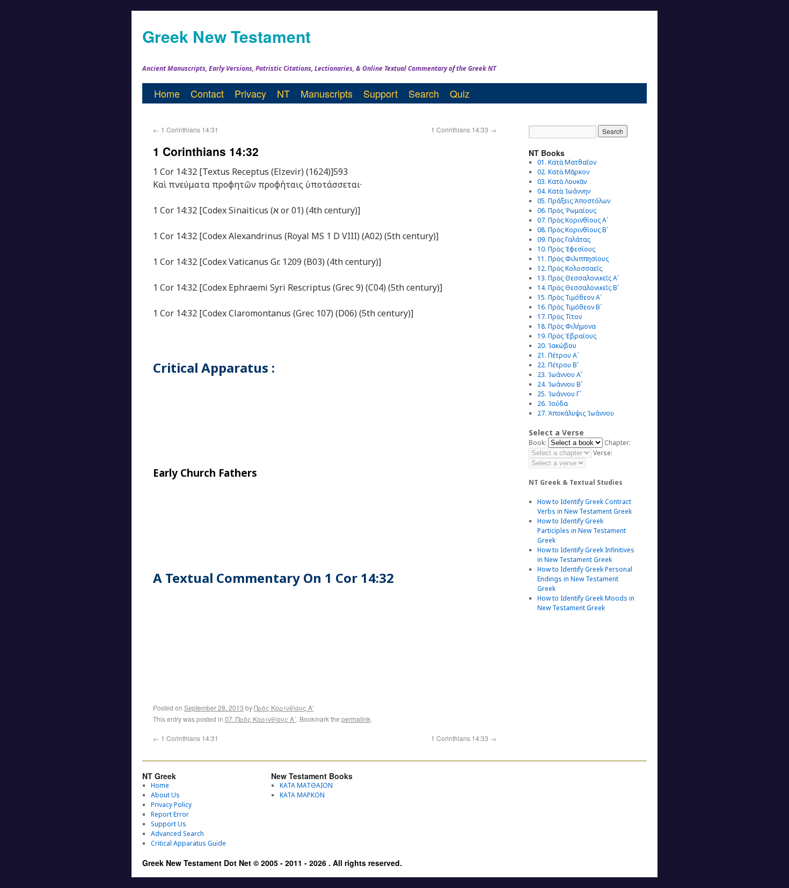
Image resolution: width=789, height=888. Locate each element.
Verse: (602, 452)
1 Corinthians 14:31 (185, 129)
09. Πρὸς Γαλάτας (563, 239)
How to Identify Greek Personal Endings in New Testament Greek (584, 579)
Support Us (168, 823)
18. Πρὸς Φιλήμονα (566, 326)
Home (167, 93)
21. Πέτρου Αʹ (558, 355)
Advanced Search (177, 833)
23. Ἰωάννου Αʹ (559, 374)
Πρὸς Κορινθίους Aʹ (283, 707)
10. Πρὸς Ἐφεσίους (566, 249)
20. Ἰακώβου (556, 345)
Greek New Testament (226, 36)
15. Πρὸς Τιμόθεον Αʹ (569, 297)
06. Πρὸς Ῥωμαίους (566, 210)
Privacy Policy (171, 804)
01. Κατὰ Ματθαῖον (566, 162)
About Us (165, 795)
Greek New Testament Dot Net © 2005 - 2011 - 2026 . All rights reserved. (272, 862)
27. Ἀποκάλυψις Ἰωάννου (575, 413)
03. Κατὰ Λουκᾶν (562, 181)
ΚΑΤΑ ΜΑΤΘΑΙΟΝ (306, 785)
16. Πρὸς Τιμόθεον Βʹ (569, 307)
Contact (207, 93)
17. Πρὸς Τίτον (559, 316)
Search (423, 93)
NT (283, 93)
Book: (537, 442)
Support (380, 93)
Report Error (170, 814)
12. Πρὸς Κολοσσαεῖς (569, 268)
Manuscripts (327, 93)
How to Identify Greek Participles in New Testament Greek (581, 530)
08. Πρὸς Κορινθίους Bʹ (572, 229)
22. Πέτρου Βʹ (558, 364)
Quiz (460, 93)
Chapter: (617, 442)
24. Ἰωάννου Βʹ (559, 384)
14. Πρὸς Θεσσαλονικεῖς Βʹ (578, 287)
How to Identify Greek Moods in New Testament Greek (585, 603)
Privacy (250, 93)
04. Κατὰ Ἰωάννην (563, 191)
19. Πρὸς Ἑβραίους (566, 336)
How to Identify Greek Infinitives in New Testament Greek (585, 554)
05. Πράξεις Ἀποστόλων (573, 200)
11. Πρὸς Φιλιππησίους (573, 258)
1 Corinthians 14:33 (463, 129)
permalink (355, 718)
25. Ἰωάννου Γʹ (559, 393)
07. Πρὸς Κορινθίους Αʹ (260, 718)
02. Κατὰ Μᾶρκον (563, 171)
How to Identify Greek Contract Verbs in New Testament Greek (584, 506)
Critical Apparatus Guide (188, 843)
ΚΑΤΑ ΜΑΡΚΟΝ (302, 795)
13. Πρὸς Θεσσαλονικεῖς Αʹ (578, 278)
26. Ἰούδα (552, 403)
